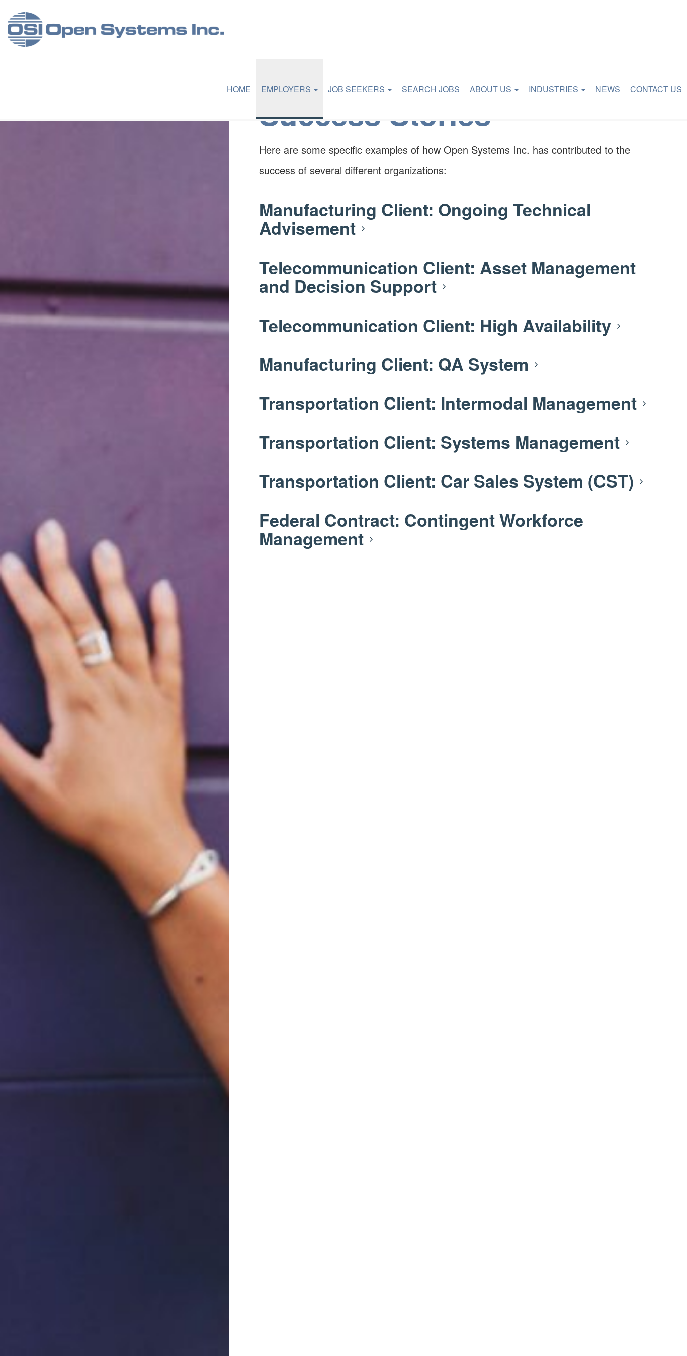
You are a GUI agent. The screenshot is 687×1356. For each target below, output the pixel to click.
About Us (491, 89)
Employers (287, 89)
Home (239, 89)
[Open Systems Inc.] (115, 29)
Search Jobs (431, 89)
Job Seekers (357, 89)
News (607, 89)
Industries (554, 89)
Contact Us (656, 89)
